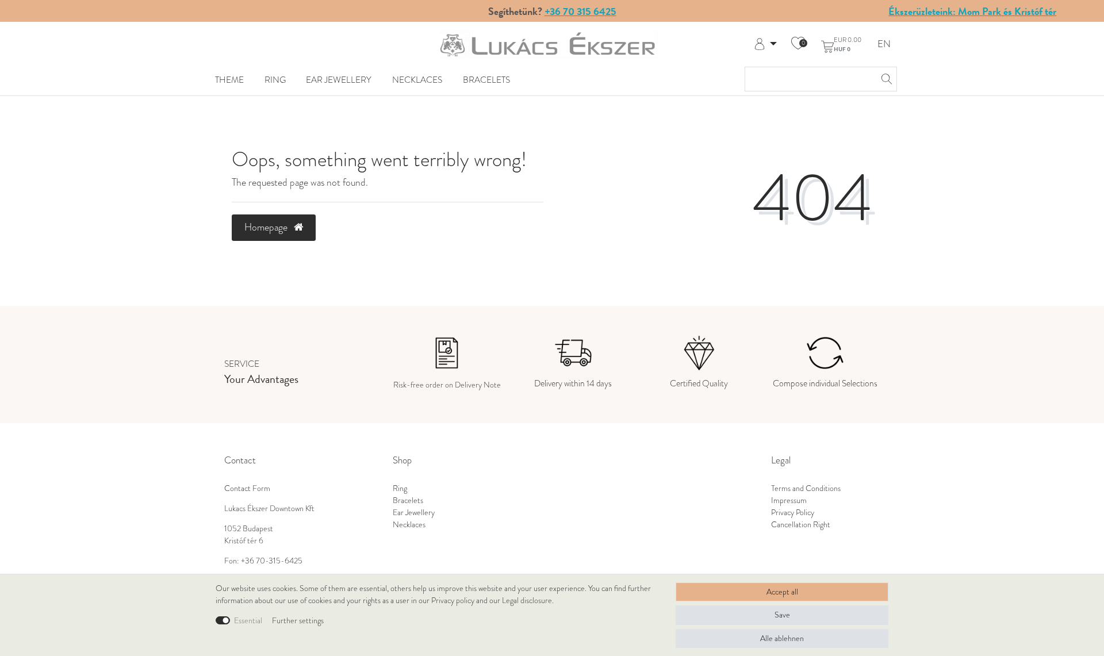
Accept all (782, 591)
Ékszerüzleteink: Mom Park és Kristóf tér (972, 11)
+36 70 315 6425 (580, 11)
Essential (248, 620)
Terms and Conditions (806, 488)
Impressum (789, 500)
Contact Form (247, 488)
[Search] (884, 79)
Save (782, 614)
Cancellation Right (800, 524)
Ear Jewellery (338, 80)
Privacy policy (452, 600)
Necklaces (417, 80)
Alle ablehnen (782, 638)
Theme (229, 80)
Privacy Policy (792, 512)
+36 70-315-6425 (271, 560)
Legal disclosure (527, 600)
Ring (275, 80)
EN (884, 44)
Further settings (298, 620)
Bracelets (486, 80)
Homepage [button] (267, 227)
